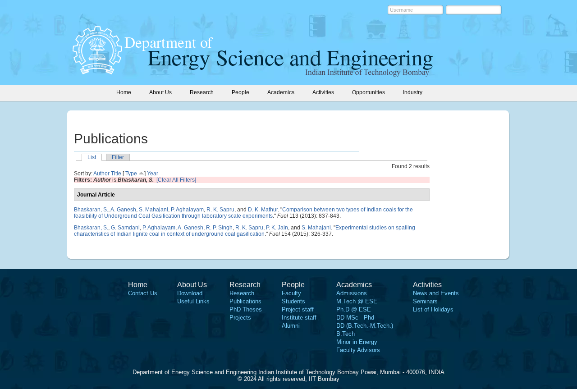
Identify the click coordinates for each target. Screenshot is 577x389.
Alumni (291, 325)
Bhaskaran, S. (91, 209)
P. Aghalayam (187, 209)
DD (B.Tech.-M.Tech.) (364, 325)
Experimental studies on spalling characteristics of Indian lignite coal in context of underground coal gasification (244, 230)
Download (189, 293)
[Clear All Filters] (176, 180)
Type (131, 173)
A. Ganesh (123, 209)
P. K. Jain (277, 227)
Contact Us (142, 293)
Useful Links (193, 301)
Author (101, 173)
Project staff (298, 309)
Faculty (291, 293)
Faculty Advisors (358, 350)
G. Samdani (125, 227)
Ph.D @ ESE (353, 309)
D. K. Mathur (263, 209)
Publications (245, 301)
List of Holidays (433, 309)
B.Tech (345, 333)
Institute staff (299, 317)
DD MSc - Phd (355, 317)
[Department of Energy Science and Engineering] (97, 71)
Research (241, 293)
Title (116, 173)
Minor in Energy (356, 342)
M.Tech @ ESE (356, 301)
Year (152, 173)
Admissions (351, 293)
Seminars (425, 301)
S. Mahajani (153, 209)
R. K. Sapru (220, 209)
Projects (240, 317)
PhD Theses (245, 309)
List (91, 157)
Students (293, 301)
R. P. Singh (219, 227)
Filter (118, 157)
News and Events (436, 293)
